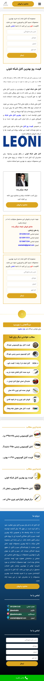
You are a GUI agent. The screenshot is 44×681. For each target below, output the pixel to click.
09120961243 (24, 234)
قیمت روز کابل (28, 126)
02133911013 (24, 238)
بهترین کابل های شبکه (13, 115)
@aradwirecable (16, 614)
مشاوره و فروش (23, 4)
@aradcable (14, 610)
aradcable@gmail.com (26, 245)
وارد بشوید (21, 329)
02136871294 (24, 241)
